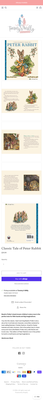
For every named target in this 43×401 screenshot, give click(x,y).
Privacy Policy (15, 382)
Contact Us (33, 384)
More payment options (21, 283)
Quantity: (4, 259)
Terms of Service (23, 384)
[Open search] (6, 8)
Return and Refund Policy (30, 382)
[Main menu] (3, 8)
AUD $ (20, 368)
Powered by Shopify (21, 392)
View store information (10, 295)
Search (6, 382)
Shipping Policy (10, 384)
